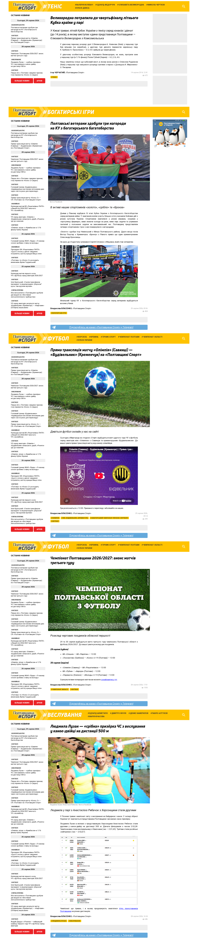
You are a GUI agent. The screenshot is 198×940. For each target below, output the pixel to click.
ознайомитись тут (109, 679)
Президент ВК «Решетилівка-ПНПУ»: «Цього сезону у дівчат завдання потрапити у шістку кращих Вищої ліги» (26, 252)
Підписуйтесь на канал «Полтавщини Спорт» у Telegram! (101, 327)
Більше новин (22, 81)
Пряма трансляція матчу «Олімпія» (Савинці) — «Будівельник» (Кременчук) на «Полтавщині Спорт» (26, 40)
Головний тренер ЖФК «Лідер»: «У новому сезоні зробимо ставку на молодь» (27, 242)
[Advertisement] (170, 28)
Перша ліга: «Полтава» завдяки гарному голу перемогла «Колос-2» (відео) (27, 74)
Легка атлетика (17, 290)
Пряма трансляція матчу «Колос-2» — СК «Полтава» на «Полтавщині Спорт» (26, 199)
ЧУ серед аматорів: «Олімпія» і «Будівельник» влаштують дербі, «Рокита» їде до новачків (27, 219)
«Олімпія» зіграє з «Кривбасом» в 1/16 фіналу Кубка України (26, 229)
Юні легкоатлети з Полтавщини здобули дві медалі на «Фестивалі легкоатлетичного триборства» (27, 295)
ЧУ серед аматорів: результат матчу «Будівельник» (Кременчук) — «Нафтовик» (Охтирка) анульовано (27, 305)
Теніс (54, 6)
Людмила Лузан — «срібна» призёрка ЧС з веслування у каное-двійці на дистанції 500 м (25, 64)
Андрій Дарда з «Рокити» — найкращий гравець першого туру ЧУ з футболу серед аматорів (27, 924)
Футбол (15, 35)
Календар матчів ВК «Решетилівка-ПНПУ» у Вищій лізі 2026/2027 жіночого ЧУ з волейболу (27, 208)
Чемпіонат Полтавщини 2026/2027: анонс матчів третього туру (27, 55)
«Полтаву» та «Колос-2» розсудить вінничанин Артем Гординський (25, 261)
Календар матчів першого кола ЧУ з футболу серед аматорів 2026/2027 (27, 274)
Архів (39, 81)
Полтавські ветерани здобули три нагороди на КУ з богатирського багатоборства (24, 29)
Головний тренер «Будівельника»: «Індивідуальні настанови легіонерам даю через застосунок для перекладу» (27, 189)
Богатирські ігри (18, 25)
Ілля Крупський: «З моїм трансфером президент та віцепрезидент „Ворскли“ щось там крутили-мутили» (26, 284)
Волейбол (15, 203)
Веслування (16, 59)
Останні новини (20, 15)
